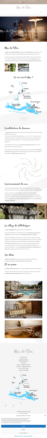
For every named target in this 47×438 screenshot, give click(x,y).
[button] (45, 415)
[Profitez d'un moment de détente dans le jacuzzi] (23, 71)
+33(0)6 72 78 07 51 (12, 0)
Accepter (23, 426)
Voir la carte (23, 118)
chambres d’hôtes (29, 136)
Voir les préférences (24, 433)
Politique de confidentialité (18, 436)
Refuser (23, 429)
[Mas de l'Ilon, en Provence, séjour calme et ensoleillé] (10, 71)
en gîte (21, 139)
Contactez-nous (35, 294)
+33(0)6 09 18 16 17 (24, 0)
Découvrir (37, 314)
